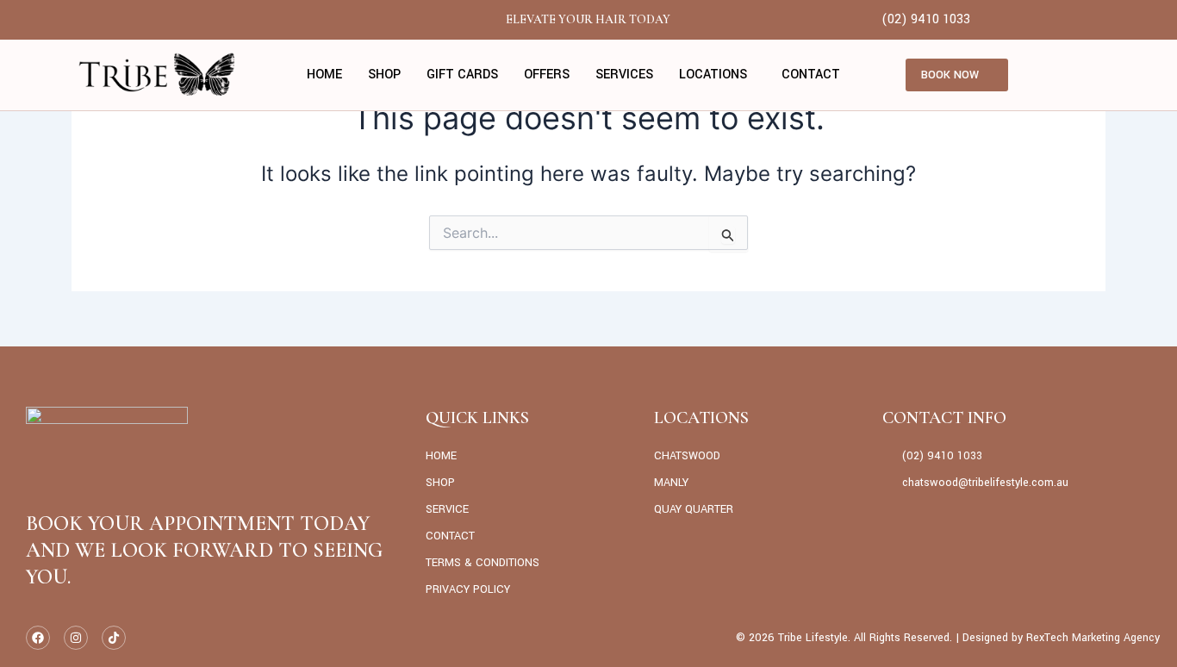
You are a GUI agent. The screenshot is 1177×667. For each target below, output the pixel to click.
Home (324, 74)
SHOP (384, 74)
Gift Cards (462, 74)
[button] (717, 75)
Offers (547, 74)
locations (713, 74)
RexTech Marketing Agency (1093, 637)
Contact (811, 74)
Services (624, 74)
